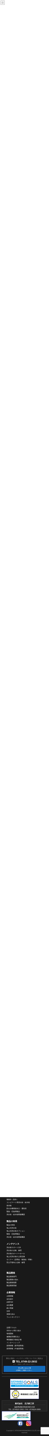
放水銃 (9, 1205)
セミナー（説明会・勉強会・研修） (20, 1259)
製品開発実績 (12, 1285)
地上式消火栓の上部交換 (16, 1256)
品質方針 (10, 1302)
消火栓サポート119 (14, 1247)
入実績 (10, 1308)
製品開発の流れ (12, 1279)
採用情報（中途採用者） (16, 1349)
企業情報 (11, 1292)
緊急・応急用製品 (13, 1211)
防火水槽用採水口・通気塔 (17, 1208)
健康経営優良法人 (13, 1337)
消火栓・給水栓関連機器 (16, 1214)
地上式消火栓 (12, 1228)
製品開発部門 (12, 1277)
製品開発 (11, 1273)
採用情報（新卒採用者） (16, 1346)
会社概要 (10, 1305)
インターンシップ (13, 1343)
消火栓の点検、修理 (14, 1250)
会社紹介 (10, 1299)
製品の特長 (12, 1221)
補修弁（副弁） (12, 1199)
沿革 (8, 1311)
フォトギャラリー (13, 1317)
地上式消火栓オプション (16, 1231)
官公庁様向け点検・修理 (16, 1262)
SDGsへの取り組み (14, 1330)
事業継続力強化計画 (14, 1340)
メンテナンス (13, 1244)
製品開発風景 (12, 1282)
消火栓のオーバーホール (16, 1253)
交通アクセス (12, 1328)
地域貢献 (10, 1333)
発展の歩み (11, 1314)
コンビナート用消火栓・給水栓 (18, 1202)
